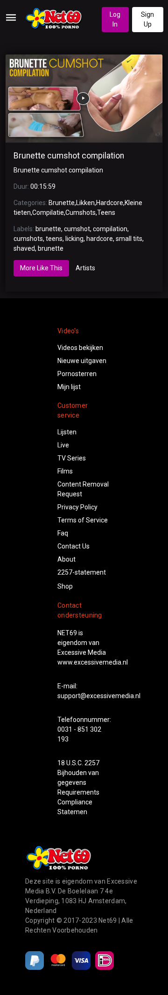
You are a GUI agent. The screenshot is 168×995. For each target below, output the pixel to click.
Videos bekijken (80, 347)
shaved (24, 248)
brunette (48, 229)
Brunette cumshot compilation (69, 155)
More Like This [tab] (41, 268)
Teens (106, 212)
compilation (110, 229)
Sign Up (147, 19)
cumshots (28, 238)
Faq (62, 533)
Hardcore (109, 202)
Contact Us (73, 546)
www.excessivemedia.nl (92, 662)
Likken (85, 202)
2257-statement (81, 572)
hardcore (99, 238)
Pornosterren (77, 373)
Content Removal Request (83, 489)
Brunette (62, 202)
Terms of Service (82, 520)
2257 (91, 763)
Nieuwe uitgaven (81, 360)
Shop (65, 586)
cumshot (77, 229)
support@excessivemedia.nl (98, 696)
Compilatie (48, 212)
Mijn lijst (69, 387)
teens (54, 238)
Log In (115, 19)
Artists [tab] (85, 268)
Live (63, 445)
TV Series (71, 458)
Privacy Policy (77, 507)
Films (65, 471)
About (66, 559)
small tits (129, 238)
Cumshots (80, 212)
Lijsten (67, 432)
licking (74, 238)
